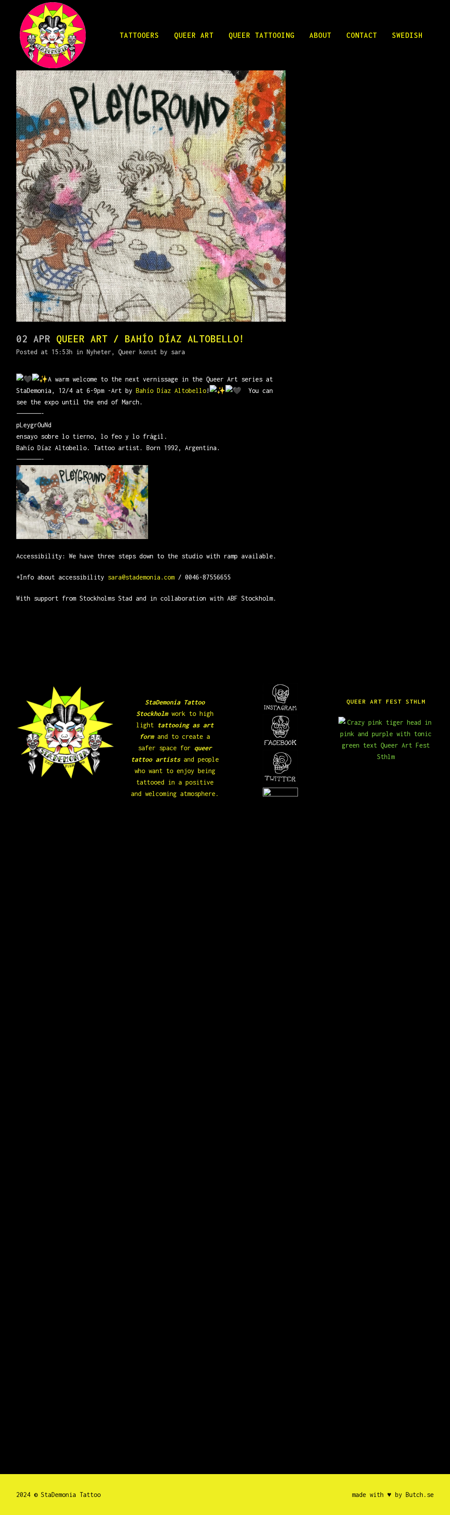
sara (178, 352)
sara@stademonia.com (141, 577)
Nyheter (99, 352)
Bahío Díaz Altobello (171, 390)
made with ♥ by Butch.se (393, 1494)
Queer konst (137, 352)
